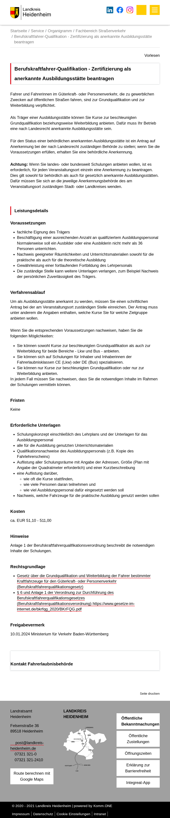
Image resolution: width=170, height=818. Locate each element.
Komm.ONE (102, 806)
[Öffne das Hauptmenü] (155, 10)
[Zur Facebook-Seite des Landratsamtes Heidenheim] (120, 10)
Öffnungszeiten (138, 753)
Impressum (21, 814)
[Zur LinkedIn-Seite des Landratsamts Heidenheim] (110, 10)
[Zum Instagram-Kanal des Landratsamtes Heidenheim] (130, 10)
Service (37, 31)
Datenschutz (43, 814)
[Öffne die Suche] (141, 10)
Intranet (100, 814)
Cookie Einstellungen (73, 814)
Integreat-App (138, 782)
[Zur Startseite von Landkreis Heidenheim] (30, 12)
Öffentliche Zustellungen (138, 738)
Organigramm (60, 31)
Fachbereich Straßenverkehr (101, 31)
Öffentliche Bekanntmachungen (140, 721)
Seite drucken (150, 693)
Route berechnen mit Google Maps (32, 776)
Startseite (18, 31)
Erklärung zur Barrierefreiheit (138, 768)
